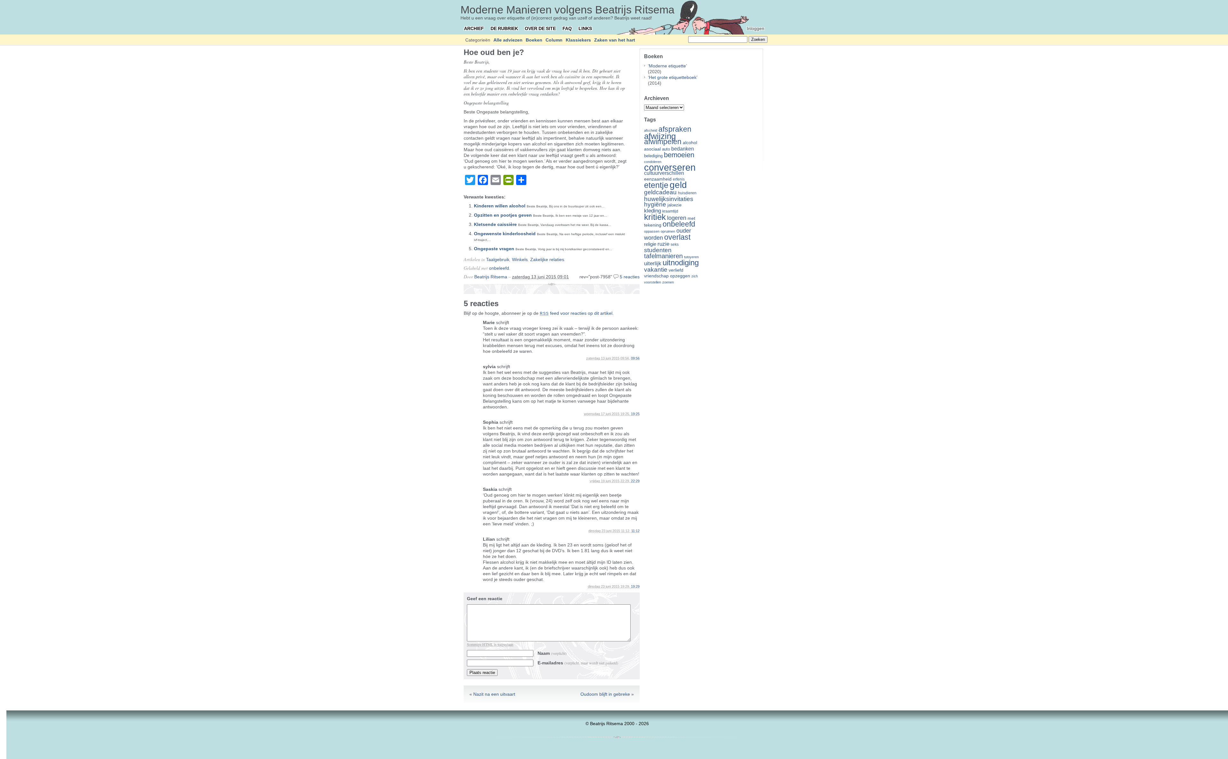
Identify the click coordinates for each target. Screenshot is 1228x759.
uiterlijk (652, 263)
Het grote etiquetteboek (673, 77)
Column (554, 40)
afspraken (674, 129)
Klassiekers (578, 40)
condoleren (652, 162)
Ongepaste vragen (494, 248)
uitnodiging (681, 262)
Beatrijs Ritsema (490, 276)
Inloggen (755, 28)
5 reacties (630, 276)
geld (678, 185)
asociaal (652, 149)
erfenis (679, 179)
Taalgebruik (497, 259)
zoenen (668, 282)
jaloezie (674, 205)
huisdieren (687, 193)
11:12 (635, 531)
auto (666, 149)
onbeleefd (499, 268)
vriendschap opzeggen (667, 275)
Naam (552, 653)
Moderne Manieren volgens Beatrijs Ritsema (567, 10)
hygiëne (655, 204)
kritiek (655, 217)
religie (650, 244)
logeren (676, 218)
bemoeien (679, 155)
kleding (652, 211)
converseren (670, 167)
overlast (677, 237)
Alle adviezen (508, 40)
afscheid (650, 130)
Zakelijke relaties (547, 259)
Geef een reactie (484, 598)
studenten (658, 250)
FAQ (567, 28)
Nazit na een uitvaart (494, 694)
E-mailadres (578, 662)
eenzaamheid (658, 179)
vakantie (655, 269)
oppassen (651, 231)
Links (585, 28)
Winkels (520, 259)
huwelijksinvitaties (668, 198)
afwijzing (660, 136)
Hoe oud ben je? (494, 52)
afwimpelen (662, 142)
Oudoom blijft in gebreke (605, 694)
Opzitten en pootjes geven (503, 215)
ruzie (663, 244)
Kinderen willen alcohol (499, 205)
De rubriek (504, 28)
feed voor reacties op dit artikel (576, 313)
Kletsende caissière (495, 224)
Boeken (534, 40)
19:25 (635, 414)
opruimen (668, 231)
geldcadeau (660, 192)
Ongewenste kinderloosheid (505, 233)
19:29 (635, 586)
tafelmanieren (663, 255)
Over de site (540, 28)
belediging (653, 156)
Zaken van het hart (614, 40)
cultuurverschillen (664, 173)
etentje (656, 185)
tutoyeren (691, 257)
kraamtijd (670, 211)
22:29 (635, 481)
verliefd (676, 270)
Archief (474, 28)
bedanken (682, 148)
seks (675, 244)
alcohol (690, 142)
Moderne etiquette (667, 65)
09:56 (635, 358)
